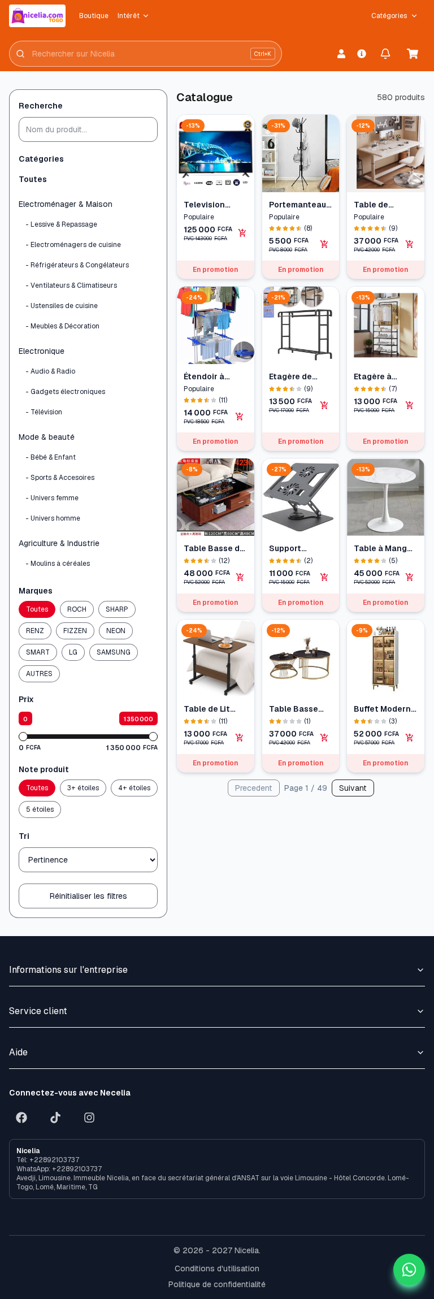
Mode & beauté (47, 437)
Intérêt (129, 15)
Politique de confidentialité (217, 1284)
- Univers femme (52, 498)
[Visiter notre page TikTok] (55, 1117)
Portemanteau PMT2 (297, 205)
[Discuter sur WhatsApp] (409, 1269)
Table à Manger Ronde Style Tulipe (384, 548)
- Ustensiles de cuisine (61, 305)
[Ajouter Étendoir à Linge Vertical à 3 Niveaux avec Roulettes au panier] (240, 417)
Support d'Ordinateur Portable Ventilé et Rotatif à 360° (297, 548)
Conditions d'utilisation (217, 1268)
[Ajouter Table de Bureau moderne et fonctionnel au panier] (410, 244)
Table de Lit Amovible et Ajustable (207, 709)
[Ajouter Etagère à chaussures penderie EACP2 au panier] (410, 405)
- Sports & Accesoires (59, 477)
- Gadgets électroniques (65, 391)
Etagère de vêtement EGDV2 (290, 376)
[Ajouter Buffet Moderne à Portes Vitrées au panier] (410, 738)
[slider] (23, 736)
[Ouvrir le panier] (412, 53)
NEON (115, 630)
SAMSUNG (114, 652)
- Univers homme (52, 518)
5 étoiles (40, 809)
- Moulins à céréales (57, 563)
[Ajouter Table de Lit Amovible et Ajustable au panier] (240, 738)
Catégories (389, 15)
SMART (38, 652)
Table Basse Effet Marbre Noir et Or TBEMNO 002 (295, 709)
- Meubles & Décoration (62, 326)
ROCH (76, 609)
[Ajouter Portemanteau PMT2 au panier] (324, 244)
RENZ (35, 630)
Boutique (93, 15)
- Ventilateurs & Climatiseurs (71, 285)
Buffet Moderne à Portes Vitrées (385, 709)
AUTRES (39, 673)
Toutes (33, 179)
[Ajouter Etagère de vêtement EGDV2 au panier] (324, 405)
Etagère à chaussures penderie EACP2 (377, 376)
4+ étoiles (134, 788)
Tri (24, 836)
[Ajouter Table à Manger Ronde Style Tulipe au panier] (410, 577)
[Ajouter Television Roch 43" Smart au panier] (242, 233)
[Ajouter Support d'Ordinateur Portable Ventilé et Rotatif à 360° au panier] (324, 577)
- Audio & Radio (50, 371)
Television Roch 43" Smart (215, 205)
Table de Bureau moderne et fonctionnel (377, 205)
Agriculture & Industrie (59, 543)
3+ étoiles (83, 788)
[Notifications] (385, 53)
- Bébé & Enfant (50, 457)
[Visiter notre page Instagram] (89, 1117)
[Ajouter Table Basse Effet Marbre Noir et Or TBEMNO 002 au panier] (324, 738)
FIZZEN (75, 630)
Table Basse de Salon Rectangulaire (214, 548)
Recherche (41, 106)
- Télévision (43, 412)
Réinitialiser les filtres (88, 896)
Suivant (353, 788)
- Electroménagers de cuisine (73, 244)
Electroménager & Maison (65, 204)
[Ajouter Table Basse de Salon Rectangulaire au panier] (240, 577)
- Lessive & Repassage (61, 224)
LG (73, 652)
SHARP (117, 609)
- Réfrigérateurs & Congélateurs (77, 265)
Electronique (41, 351)
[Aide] (362, 53)
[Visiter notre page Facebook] (21, 1117)
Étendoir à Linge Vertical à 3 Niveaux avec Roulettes (214, 376)
